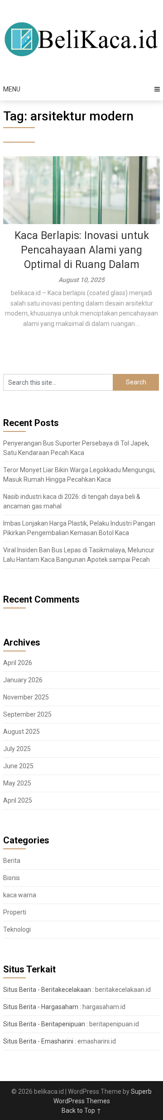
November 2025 (26, 697)
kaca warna (19, 895)
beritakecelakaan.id (123, 989)
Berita (11, 860)
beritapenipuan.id (114, 1024)
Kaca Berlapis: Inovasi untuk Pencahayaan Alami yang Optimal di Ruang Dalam (81, 250)
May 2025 (17, 783)
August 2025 (21, 731)
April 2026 (17, 662)
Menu (11, 89)
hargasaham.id (103, 1006)
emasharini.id (96, 1041)
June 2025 (18, 766)
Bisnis (11, 877)
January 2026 (23, 680)
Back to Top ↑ (81, 1110)
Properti (14, 912)
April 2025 (17, 800)
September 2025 (27, 714)
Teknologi (17, 929)
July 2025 (17, 748)
